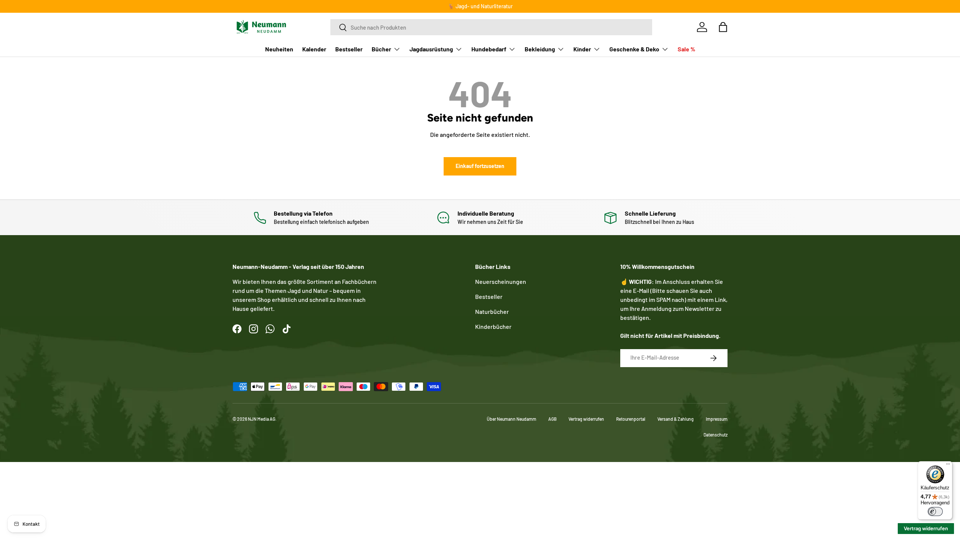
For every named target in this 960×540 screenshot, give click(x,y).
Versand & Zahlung (675, 419)
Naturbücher (492, 311)
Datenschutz (716, 434)
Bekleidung (540, 48)
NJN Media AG (261, 419)
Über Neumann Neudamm (511, 419)
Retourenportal (630, 419)
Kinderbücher (493, 326)
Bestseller (349, 48)
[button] (723, 27)
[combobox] (491, 27)
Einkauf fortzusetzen (480, 166)
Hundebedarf (488, 48)
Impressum (717, 419)
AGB (552, 419)
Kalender (314, 48)
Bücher (381, 48)
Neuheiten (279, 48)
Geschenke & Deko (634, 48)
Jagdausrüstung (431, 48)
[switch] (935, 511)
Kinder (582, 48)
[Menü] (948, 465)
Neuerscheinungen (500, 281)
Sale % (686, 48)
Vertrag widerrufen (586, 419)
